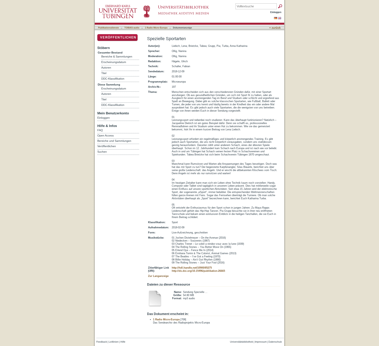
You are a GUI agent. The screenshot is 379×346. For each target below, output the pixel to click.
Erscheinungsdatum (113, 62)
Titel (103, 73)
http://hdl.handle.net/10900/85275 (192, 267)
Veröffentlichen (118, 37)
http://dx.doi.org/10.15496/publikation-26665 (198, 270)
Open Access (105, 135)
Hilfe (122, 341)
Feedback (101, 341)
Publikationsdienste (108, 27)
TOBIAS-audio (131, 27)
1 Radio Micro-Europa (156, 27)
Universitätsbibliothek (241, 341)
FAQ (100, 130)
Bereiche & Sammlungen (116, 56)
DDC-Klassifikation (112, 78)
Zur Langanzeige (158, 276)
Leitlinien (114, 341)
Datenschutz (275, 341)
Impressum (261, 341)
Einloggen (275, 12)
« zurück (275, 27)
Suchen (102, 151)
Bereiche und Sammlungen (114, 140)
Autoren (106, 67)
